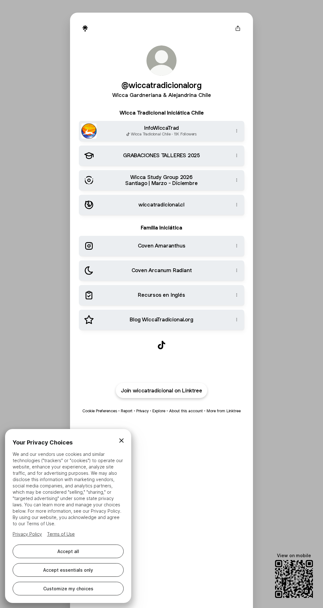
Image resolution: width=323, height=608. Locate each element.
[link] (161, 345)
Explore (158, 411)
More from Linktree (224, 411)
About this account (186, 411)
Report (126, 411)
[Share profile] (238, 28)
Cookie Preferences (99, 411)
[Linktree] (85, 28)
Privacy (142, 411)
